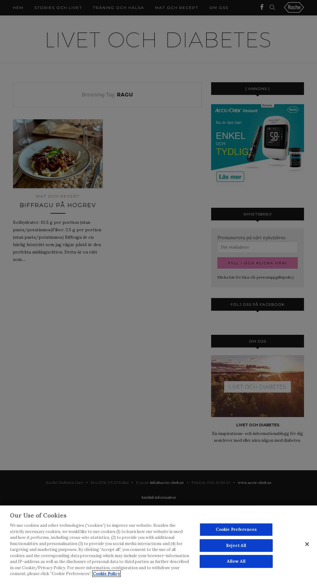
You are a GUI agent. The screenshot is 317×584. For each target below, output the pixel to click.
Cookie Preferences (236, 529)
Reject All (236, 545)
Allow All (236, 561)
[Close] (307, 544)
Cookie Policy (106, 573)
